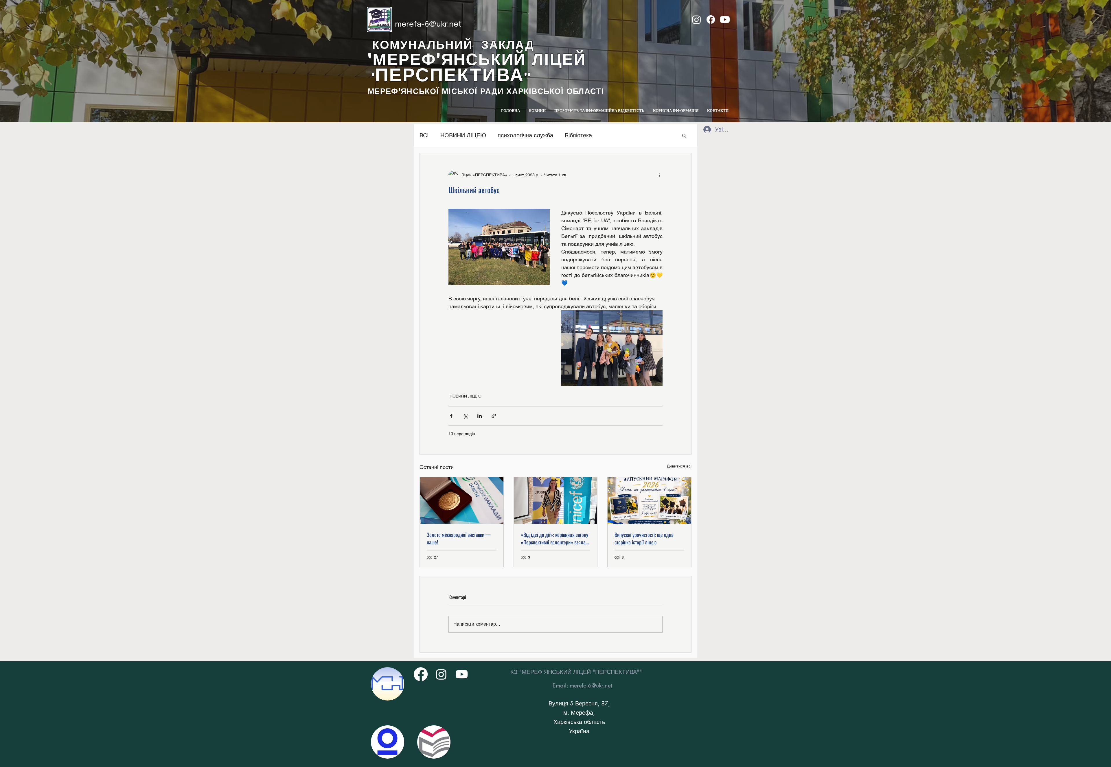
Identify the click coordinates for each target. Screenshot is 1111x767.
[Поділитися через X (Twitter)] (465, 416)
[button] (684, 135)
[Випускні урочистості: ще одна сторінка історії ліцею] (649, 500)
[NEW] (387, 684)
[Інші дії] (659, 174)
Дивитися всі (679, 466)
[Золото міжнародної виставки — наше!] (461, 500)
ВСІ (424, 135)
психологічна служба (525, 135)
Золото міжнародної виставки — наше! (459, 538)
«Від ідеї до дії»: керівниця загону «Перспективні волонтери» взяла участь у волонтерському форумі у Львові (554, 538)
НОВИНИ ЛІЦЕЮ (463, 135)
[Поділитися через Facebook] (451, 416)
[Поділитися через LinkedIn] (479, 416)
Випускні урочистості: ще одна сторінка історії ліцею (644, 538)
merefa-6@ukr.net (428, 24)
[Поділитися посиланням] (493, 416)
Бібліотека (578, 135)
